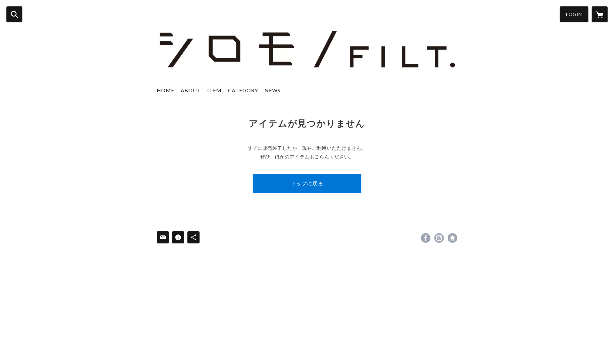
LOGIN (574, 14)
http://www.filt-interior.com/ (452, 238)
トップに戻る (307, 183)
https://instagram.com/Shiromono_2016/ (439, 238)
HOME (165, 90)
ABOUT (191, 90)
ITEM (214, 90)
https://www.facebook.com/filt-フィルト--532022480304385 (425, 238)
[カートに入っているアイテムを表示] (600, 14)
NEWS (272, 90)
